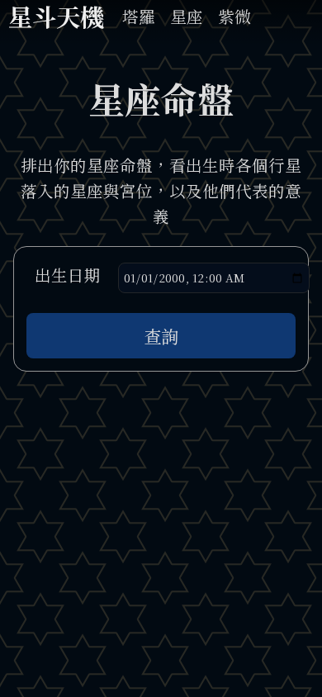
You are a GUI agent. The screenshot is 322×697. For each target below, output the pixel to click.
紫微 (234, 17)
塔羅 (138, 17)
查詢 (161, 335)
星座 (186, 17)
